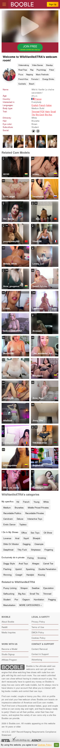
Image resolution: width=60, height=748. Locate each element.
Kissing (41, 574)
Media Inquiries (9, 632)
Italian (49, 105)
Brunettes (19, 507)
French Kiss (23, 79)
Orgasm (26, 599)
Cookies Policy (38, 637)
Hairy (47, 111)
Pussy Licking (9, 588)
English (35, 105)
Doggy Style (9, 563)
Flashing (7, 569)
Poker (51, 69)
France (37, 98)
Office (24, 532)
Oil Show (48, 532)
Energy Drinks (48, 79)
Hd (17, 501)
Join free (29, 47)
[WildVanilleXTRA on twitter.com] (33, 131)
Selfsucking (8, 593)
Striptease (35, 549)
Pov (16, 599)
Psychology (41, 69)
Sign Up (52, 4)
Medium (7, 507)
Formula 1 (35, 79)
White (46, 501)
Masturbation (9, 605)
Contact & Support (40, 654)
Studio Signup (8, 654)
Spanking (30, 569)
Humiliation (39, 599)
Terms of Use (38, 627)
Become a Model (9, 648)
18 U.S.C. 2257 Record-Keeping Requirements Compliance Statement (29, 733)
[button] (55, 141)
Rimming (7, 574)
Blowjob (36, 538)
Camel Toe (48, 563)
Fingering (48, 549)
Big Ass (48, 114)
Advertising (37, 659)
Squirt (26, 538)
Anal (17, 538)
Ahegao (35, 563)
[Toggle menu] (4, 4)
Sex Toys (35, 532)
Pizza (20, 74)
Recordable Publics (12, 513)
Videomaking (23, 65)
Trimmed (36, 111)
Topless (23, 524)
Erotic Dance (9, 524)
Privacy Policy (38, 621)
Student (7, 599)
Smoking (42, 557)
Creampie (39, 544)
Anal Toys (23, 563)
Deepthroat (8, 549)
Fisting (30, 557)
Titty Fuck (22, 549)
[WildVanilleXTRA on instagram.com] (38, 131)
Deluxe (20, 518)
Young (36, 501)
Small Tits (34, 593)
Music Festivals (42, 74)
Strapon (24, 588)
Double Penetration (47, 569)
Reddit (5, 627)
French (42, 105)
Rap (31, 69)
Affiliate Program (9, 659)
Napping (29, 74)
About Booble (8, 621)
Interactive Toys (34, 518)
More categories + (30, 605)
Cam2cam (8, 518)
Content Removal (40, 648)
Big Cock (40, 114)
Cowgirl (19, 574)
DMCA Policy (38, 632)
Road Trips (22, 69)
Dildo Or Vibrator (11, 544)
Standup (49, 65)
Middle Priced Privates (38, 507)
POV (42, 111)
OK (56, 745)
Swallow (35, 588)
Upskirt (18, 569)
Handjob (30, 574)
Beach (31, 83)
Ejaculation (48, 588)
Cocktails (22, 83)
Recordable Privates (34, 513)
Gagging (26, 544)
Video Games (37, 65)
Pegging (52, 599)
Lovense (7, 538)
